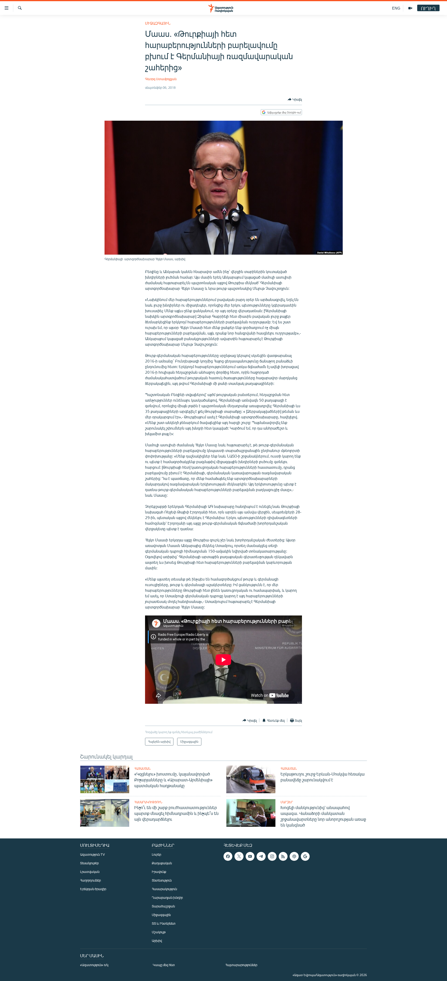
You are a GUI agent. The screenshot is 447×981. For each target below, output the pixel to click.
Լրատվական (89, 872)
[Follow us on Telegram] (261, 856)
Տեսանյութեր (89, 863)
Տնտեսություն (162, 880)
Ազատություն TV (92, 854)
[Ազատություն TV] (410, 8)
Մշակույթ (159, 932)
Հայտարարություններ (241, 965)
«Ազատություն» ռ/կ (94, 965)
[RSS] (283, 856)
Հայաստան (142, 768)
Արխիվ (157, 941)
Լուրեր (156, 854)
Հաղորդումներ (90, 880)
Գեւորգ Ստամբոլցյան (160, 79)
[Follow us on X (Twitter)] (238, 856)
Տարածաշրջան (163, 906)
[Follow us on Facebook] (228, 856)
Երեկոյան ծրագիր (93, 889)
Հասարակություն (148, 802)
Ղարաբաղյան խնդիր (167, 897)
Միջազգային (157, 23)
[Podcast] (294, 856)
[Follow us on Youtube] (250, 856)
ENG (396, 8)
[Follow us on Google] (305, 856)
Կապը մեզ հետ (164, 965)
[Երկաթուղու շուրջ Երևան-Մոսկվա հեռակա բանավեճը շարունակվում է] (250, 779)
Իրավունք (159, 872)
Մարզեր (287, 802)
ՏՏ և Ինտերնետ (164, 923)
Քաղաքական (162, 863)
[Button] (295, 99)
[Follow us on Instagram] (272, 856)
